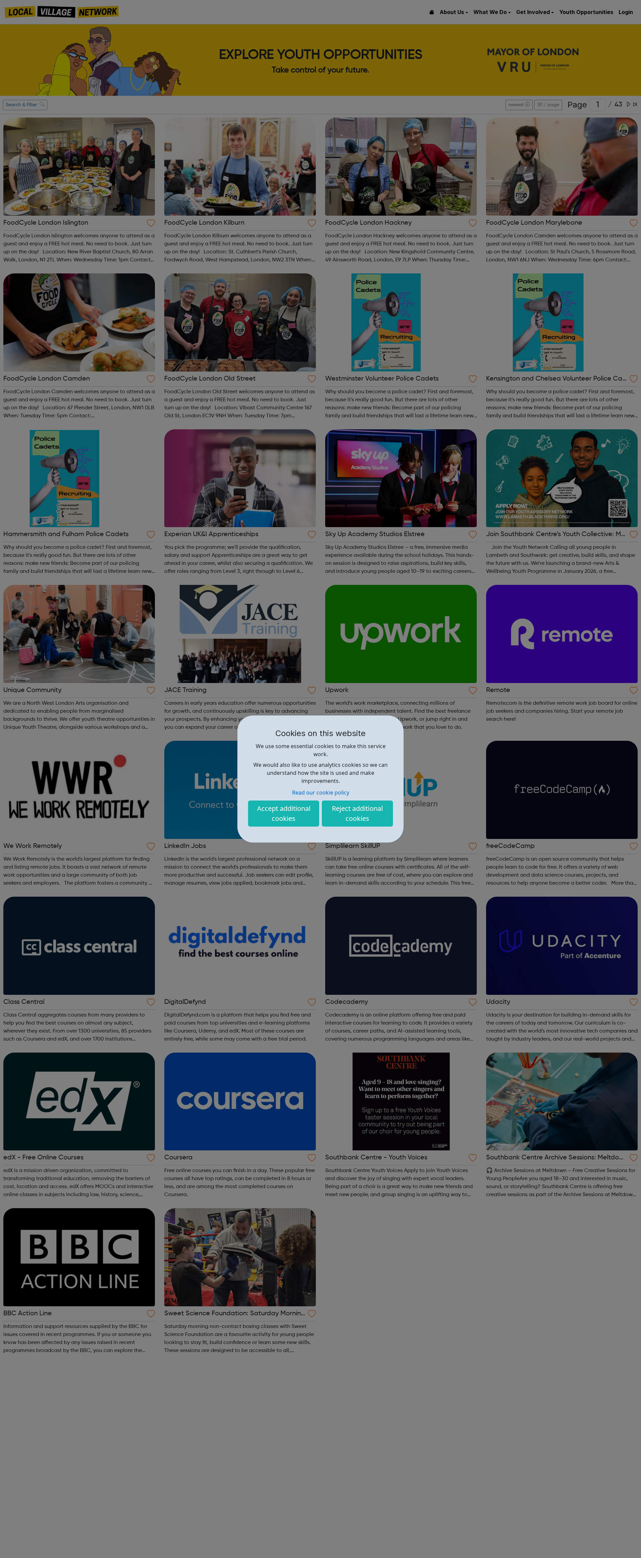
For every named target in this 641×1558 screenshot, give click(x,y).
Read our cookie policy (320, 792)
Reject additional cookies (357, 813)
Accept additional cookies (283, 813)
